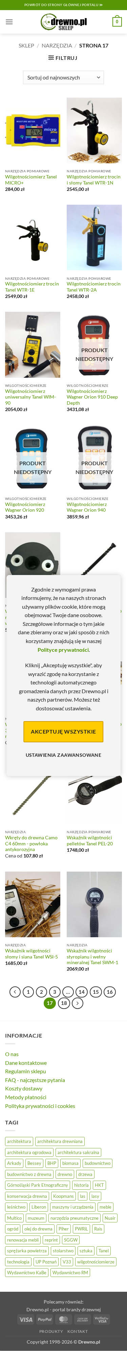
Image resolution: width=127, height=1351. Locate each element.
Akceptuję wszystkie (63, 731)
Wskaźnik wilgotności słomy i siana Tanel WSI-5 (31, 953)
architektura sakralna (78, 1152)
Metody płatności (25, 1097)
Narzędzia (57, 45)
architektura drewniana (60, 1141)
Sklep (26, 45)
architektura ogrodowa (29, 1152)
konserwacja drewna (27, 1196)
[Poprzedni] (15, 992)
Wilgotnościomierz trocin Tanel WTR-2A (94, 287)
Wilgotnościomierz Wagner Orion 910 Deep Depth (92, 397)
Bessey (34, 1163)
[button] (9, 21)
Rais (98, 1228)
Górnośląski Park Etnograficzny (37, 1185)
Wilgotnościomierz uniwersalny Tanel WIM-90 (30, 397)
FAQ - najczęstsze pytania (35, 1080)
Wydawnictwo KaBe (26, 1272)
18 (64, 1003)
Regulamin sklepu (25, 1071)
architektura (19, 1141)
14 (82, 992)
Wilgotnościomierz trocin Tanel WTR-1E (32, 287)
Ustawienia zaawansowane (64, 755)
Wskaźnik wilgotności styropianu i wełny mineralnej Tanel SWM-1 (92, 956)
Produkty (51, 1331)
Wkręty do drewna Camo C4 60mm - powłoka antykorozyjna (31, 843)
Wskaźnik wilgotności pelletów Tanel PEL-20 (90, 840)
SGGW (71, 1240)
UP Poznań (46, 1261)
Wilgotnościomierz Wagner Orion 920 (25, 507)
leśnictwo (16, 1207)
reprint (51, 1240)
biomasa (70, 1163)
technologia (18, 1261)
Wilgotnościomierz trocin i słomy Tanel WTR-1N (94, 179)
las (82, 1196)
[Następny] (77, 1003)
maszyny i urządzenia (72, 1207)
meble (105, 1207)
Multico (14, 1218)
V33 (67, 1261)
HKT (99, 1185)
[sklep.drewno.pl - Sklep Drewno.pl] (64, 22)
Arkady (14, 1163)
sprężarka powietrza (27, 1250)
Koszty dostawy (23, 1088)
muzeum (36, 1218)
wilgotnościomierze (95, 1261)
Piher (64, 1228)
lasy (95, 1196)
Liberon (38, 1207)
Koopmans (63, 1196)
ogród (12, 1228)
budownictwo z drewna (29, 1174)
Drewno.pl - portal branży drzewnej (63, 1309)
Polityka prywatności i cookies (40, 1106)
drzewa (85, 1174)
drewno (65, 1174)
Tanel (104, 1250)
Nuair (110, 1218)
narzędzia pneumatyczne (74, 1218)
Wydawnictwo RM (70, 1272)
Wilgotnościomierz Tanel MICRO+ (31, 179)
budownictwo (97, 1163)
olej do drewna (38, 1228)
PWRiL (81, 1228)
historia (81, 1185)
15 (96, 992)
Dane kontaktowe (26, 1062)
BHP (51, 1163)
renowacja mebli (23, 1240)
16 (110, 992)
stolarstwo (63, 1250)
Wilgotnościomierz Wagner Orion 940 (87, 507)
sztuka (86, 1250)
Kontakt (77, 1331)
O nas (12, 1054)
